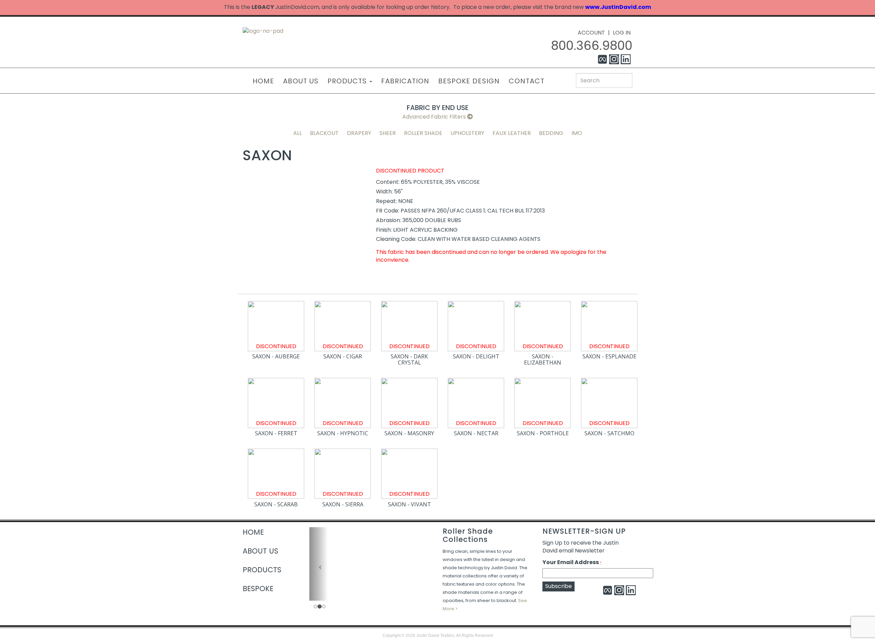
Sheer (387, 133)
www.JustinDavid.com (618, 7)
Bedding (551, 133)
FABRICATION (405, 81)
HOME (263, 81)
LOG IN (622, 33)
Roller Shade (423, 133)
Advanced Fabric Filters (434, 117)
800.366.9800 (591, 45)
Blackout (324, 133)
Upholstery (467, 133)
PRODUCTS (348, 81)
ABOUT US (301, 81)
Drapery (359, 133)
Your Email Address (572, 562)
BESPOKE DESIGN (469, 81)
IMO (576, 133)
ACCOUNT (591, 33)
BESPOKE (258, 588)
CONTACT (526, 81)
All (297, 133)
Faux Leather (512, 133)
